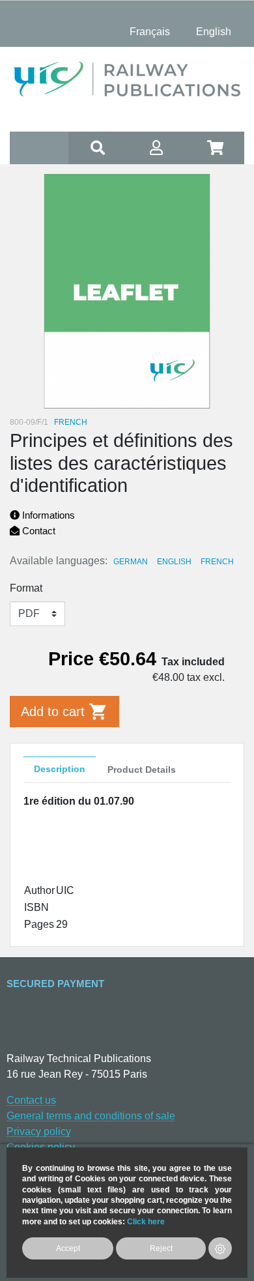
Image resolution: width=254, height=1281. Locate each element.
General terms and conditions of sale (91, 1115)
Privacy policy (39, 1131)
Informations (47, 515)
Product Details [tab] (141, 769)
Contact (37, 530)
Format (26, 588)
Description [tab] (59, 769)
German (130, 561)
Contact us (31, 1100)
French (217, 561)
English (174, 561)
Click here (146, 1221)
